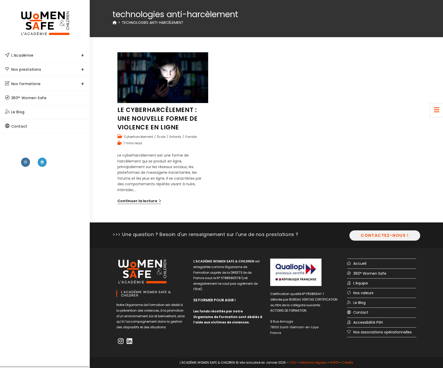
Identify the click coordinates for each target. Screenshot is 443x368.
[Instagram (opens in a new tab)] (25, 162)
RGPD (334, 362)
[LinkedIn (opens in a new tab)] (42, 162)
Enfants (175, 137)
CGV (293, 362)
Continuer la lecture (139, 201)
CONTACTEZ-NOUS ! (385, 235)
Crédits (347, 362)
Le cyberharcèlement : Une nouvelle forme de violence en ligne (157, 118)
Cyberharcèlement (138, 137)
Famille (191, 137)
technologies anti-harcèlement (152, 22)
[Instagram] (121, 341)
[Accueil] (115, 22)
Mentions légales (313, 362)
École (161, 137)
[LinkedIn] (129, 341)
